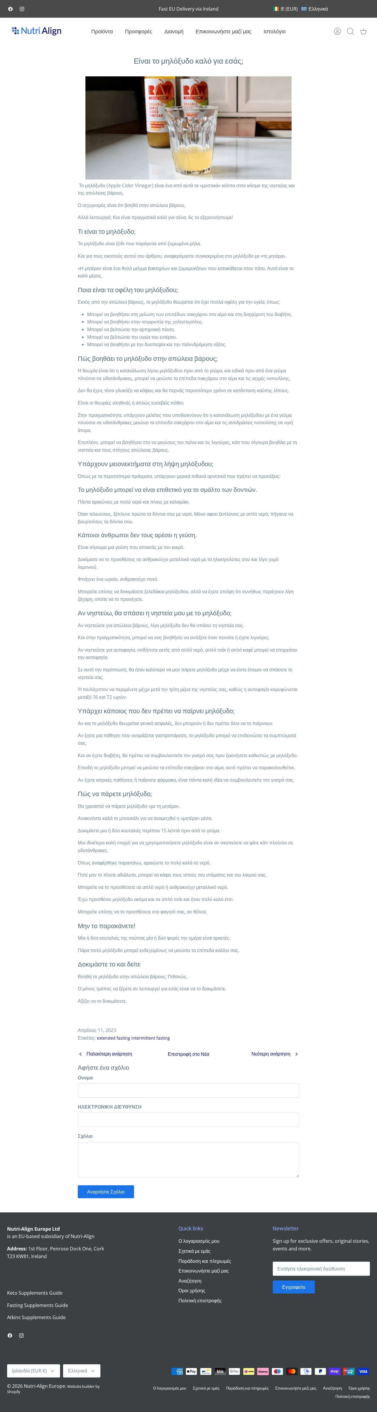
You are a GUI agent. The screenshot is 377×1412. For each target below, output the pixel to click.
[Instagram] (22, 9)
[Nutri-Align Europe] (36, 31)
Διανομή (173, 31)
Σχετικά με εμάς (194, 1251)
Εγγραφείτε (293, 1287)
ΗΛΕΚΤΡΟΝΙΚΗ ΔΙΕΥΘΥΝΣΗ (110, 1107)
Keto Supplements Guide (34, 1293)
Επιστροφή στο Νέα (188, 1054)
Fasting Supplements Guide (37, 1305)
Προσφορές (138, 31)
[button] (300, 8)
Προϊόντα (102, 31)
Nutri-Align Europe (44, 1386)
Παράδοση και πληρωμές (204, 1261)
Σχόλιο (85, 1136)
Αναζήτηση (189, 1281)
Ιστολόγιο (275, 31)
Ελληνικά (77, 1370)
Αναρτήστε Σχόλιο (106, 1192)
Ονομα (85, 1077)
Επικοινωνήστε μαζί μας (224, 31)
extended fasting (113, 1038)
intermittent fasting (150, 1038)
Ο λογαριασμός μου (198, 1241)
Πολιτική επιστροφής (200, 1300)
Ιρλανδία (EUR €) (29, 1370)
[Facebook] (10, 9)
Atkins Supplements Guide (36, 1317)
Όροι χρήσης (191, 1290)
